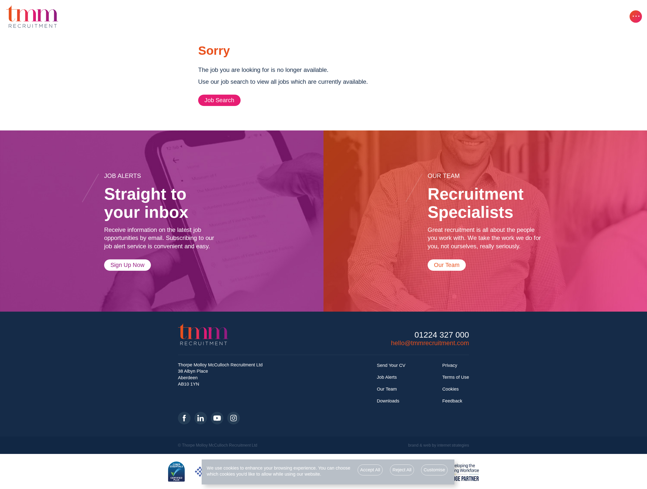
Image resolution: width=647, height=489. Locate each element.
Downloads (388, 400)
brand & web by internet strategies (438, 445)
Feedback (452, 400)
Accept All (370, 469)
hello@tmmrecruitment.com (430, 342)
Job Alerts (387, 377)
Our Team (446, 265)
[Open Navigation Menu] (636, 16)
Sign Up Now (127, 265)
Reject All (401, 469)
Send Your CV (391, 365)
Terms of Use (455, 377)
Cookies (450, 389)
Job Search (219, 100)
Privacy (449, 365)
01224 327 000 (441, 335)
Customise (434, 469)
